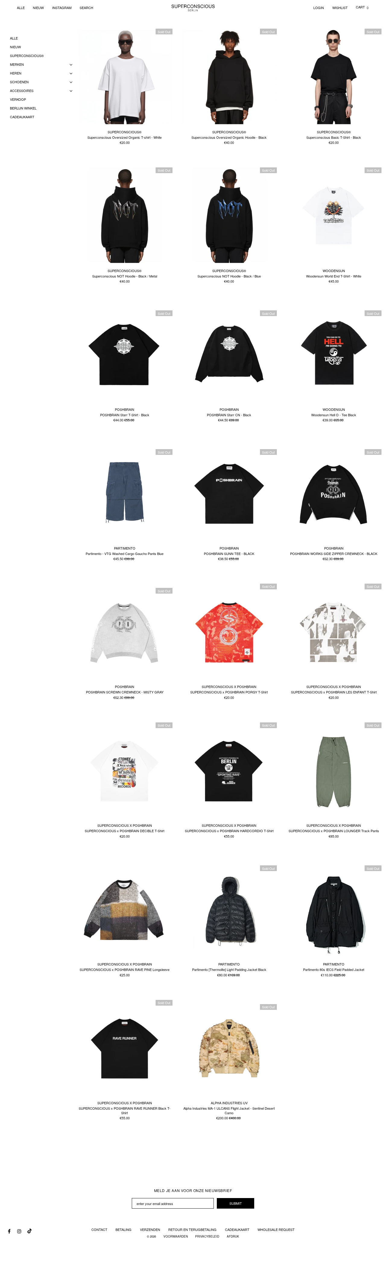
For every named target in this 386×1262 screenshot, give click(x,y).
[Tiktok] (29, 1229)
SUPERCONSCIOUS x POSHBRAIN (229, 686)
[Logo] (193, 7)
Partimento (124, 548)
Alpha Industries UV (229, 1102)
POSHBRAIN (124, 409)
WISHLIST (340, 7)
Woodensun (334, 270)
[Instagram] (19, 1231)
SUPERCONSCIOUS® (124, 131)
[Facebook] (9, 1231)
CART (362, 7)
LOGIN (318, 7)
